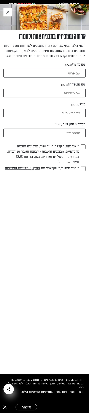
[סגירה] (5, 407)
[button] (8, 389)
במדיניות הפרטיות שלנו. (37, 392)
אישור (26, 407)
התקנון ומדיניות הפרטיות (22, 168)
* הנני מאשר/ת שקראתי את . (41, 168)
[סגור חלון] (7, 12)
